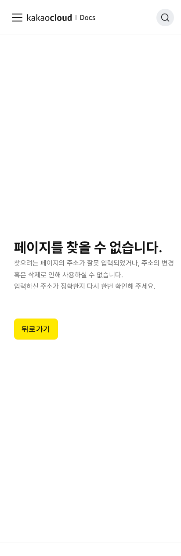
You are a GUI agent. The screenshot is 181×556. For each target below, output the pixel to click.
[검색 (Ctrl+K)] (165, 17)
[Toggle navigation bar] (17, 17)
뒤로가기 (36, 329)
